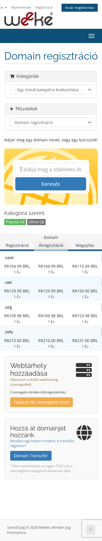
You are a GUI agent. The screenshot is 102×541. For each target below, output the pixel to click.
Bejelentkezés (21, 7)
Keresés (50, 183)
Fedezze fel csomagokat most (41, 402)
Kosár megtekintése (79, 7)
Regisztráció (44, 7)
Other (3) (36, 221)
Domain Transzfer (31, 455)
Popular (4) (15, 221)
